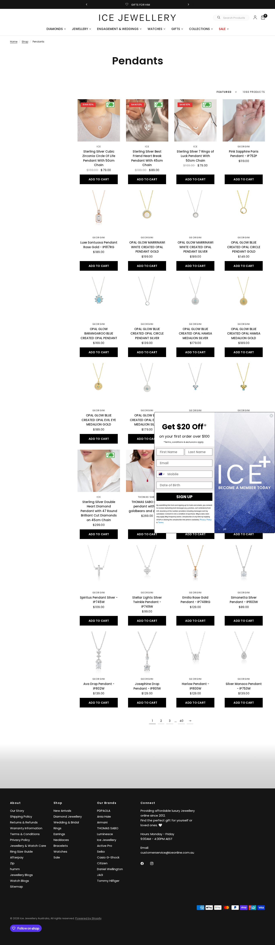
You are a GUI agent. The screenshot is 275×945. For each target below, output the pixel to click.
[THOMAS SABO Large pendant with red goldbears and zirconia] (147, 471)
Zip (12, 863)
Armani (102, 822)
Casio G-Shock (108, 857)
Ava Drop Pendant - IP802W (98, 686)
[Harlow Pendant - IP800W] (195, 653)
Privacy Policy (20, 840)
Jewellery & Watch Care (28, 846)
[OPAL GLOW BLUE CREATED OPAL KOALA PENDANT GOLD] (244, 384)
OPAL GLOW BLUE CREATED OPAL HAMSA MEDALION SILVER (195, 333)
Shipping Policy (21, 816)
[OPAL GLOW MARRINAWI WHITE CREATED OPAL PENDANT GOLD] (147, 211)
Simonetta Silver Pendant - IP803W (244, 599)
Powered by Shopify (88, 918)
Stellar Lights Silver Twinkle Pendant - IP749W (147, 602)
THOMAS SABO (147, 497)
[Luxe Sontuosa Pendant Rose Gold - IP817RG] (99, 211)
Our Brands (106, 802)
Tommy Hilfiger (108, 881)
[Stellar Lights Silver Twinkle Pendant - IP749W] (147, 566)
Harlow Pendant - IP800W (195, 686)
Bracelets (61, 846)
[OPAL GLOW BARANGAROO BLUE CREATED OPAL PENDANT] (99, 298)
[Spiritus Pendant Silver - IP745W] (99, 566)
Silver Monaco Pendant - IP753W (244, 686)
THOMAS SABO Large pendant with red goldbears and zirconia (147, 506)
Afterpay (16, 857)
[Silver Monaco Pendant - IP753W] (244, 653)
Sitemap (16, 886)
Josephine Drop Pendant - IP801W (147, 686)
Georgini (244, 146)
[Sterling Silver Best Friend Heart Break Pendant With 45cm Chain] (147, 120)
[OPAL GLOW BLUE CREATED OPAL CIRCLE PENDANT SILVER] (147, 298)
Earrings (59, 834)
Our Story (17, 811)
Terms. (161, 523)
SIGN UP (184, 497)
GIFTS (175, 29)
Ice (99, 146)
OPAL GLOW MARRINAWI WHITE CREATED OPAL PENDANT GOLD (147, 247)
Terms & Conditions (25, 834)
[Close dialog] (271, 416)
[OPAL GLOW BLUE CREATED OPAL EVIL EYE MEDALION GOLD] (99, 384)
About (15, 802)
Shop (25, 41)
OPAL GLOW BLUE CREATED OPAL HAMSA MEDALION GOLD (243, 333)
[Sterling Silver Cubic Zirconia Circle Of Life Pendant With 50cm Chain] (99, 120)
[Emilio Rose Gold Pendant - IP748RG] (195, 566)
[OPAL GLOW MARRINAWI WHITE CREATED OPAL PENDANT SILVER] (195, 211)
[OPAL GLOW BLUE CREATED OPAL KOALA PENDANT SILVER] (195, 384)
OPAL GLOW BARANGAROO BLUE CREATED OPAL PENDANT (99, 333)
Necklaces (61, 840)
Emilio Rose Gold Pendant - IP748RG (195, 599)
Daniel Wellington (110, 869)
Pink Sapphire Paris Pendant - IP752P (243, 153)
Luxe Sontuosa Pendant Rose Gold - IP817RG (98, 244)
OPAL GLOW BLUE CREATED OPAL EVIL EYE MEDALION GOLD (99, 420)
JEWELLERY (80, 29)
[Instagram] (154, 863)
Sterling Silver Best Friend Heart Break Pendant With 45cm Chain (147, 158)
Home (13, 41)
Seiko (101, 851)
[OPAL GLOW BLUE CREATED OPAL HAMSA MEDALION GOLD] (244, 298)
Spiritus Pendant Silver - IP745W (99, 599)
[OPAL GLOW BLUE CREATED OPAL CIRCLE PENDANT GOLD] (244, 211)
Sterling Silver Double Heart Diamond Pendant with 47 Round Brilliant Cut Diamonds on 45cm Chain (99, 511)
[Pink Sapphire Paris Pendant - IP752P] (244, 120)
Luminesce (105, 834)
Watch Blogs (19, 881)
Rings (57, 828)
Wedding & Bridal (66, 822)
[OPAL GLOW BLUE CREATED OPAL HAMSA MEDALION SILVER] (195, 298)
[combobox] (161, 474)
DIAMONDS (55, 29)
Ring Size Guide (21, 851)
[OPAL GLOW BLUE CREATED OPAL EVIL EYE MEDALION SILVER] (147, 384)
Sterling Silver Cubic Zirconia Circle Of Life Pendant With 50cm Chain (98, 158)
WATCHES (155, 29)
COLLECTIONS (199, 29)
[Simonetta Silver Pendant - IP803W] (244, 566)
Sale (57, 857)
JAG (100, 875)
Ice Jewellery (106, 840)
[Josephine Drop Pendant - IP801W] (147, 653)
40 (181, 721)
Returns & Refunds (24, 822)
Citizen (102, 863)
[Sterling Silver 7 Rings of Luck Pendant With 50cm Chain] (195, 120)
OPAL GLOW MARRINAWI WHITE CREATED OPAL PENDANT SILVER (195, 247)
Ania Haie (104, 816)
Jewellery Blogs (21, 875)
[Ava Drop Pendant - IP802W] (99, 653)
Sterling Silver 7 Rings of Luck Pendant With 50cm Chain (195, 156)
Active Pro (104, 846)
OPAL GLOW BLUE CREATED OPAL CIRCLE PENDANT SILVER (147, 333)
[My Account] (255, 17)
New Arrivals (62, 811)
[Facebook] (145, 863)
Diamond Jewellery (68, 816)
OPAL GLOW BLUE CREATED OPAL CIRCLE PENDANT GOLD (243, 247)
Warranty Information (26, 828)
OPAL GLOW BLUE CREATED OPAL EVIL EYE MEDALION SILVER (147, 420)
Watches (60, 851)
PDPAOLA (103, 811)
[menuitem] (56, 29)
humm (15, 869)
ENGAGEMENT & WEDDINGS (118, 29)
